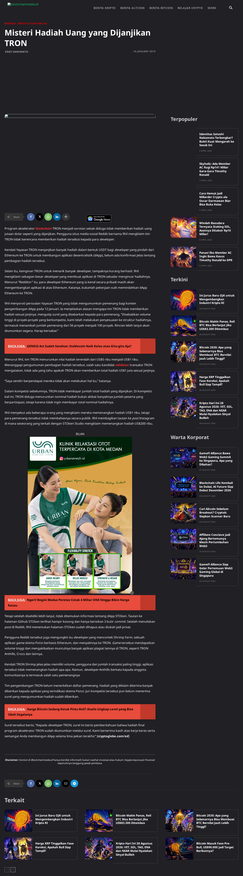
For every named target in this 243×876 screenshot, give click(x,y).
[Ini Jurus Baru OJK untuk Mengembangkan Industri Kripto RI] (183, 299)
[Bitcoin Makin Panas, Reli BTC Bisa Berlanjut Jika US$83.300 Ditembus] (183, 326)
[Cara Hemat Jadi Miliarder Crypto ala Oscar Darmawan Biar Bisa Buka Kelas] (183, 197)
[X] (39, 217)
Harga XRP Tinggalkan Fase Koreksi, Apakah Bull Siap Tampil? (214, 380)
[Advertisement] (121, 83)
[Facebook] (31, 217)
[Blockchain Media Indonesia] (46, 8)
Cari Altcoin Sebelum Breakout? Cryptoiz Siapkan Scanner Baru (214, 512)
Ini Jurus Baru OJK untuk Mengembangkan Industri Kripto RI (216, 299)
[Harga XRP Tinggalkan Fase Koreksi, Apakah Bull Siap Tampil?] (183, 381)
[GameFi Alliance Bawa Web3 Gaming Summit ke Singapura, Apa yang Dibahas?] (183, 457)
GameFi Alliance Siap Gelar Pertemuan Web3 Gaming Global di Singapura (216, 569)
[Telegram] (74, 783)
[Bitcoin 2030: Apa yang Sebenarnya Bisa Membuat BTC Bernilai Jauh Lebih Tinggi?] (183, 351)
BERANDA (10, 23)
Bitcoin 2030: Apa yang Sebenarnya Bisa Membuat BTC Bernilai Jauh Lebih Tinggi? (215, 352)
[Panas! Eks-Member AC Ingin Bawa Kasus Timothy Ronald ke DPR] (183, 257)
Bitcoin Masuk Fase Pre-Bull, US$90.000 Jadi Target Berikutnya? (215, 847)
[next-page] (13, 869)
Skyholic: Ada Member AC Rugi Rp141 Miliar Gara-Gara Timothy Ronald (214, 169)
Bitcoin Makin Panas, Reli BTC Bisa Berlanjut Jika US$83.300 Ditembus (217, 325)
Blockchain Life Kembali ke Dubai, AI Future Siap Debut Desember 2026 (216, 486)
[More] (66, 217)
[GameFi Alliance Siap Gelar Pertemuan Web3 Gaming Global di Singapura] (183, 568)
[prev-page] (7, 869)
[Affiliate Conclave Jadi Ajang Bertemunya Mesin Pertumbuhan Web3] (183, 539)
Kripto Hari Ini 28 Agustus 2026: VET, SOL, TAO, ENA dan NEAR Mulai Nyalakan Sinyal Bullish (216, 410)
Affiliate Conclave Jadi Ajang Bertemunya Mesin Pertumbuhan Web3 (214, 540)
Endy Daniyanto (16, 52)
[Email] (65, 783)
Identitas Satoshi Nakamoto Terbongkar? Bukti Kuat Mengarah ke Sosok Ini (216, 139)
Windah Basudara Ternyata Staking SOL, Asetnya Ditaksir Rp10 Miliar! (215, 228)
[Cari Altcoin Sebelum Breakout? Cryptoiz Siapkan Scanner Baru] (183, 513)
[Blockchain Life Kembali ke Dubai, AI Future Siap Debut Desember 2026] (183, 487)
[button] (230, 8)
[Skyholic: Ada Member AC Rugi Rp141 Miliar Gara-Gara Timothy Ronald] (183, 168)
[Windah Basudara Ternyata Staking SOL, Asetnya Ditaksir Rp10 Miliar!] (183, 227)
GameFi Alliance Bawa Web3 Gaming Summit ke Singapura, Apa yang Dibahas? (215, 458)
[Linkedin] (57, 217)
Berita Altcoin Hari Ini (32, 23)
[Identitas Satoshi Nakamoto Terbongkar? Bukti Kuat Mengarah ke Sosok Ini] (183, 138)
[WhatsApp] (48, 217)
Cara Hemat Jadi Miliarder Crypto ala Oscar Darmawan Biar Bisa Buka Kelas (215, 198)
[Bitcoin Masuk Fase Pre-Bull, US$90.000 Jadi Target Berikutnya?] (179, 848)
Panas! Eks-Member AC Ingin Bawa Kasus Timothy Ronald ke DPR (215, 256)
